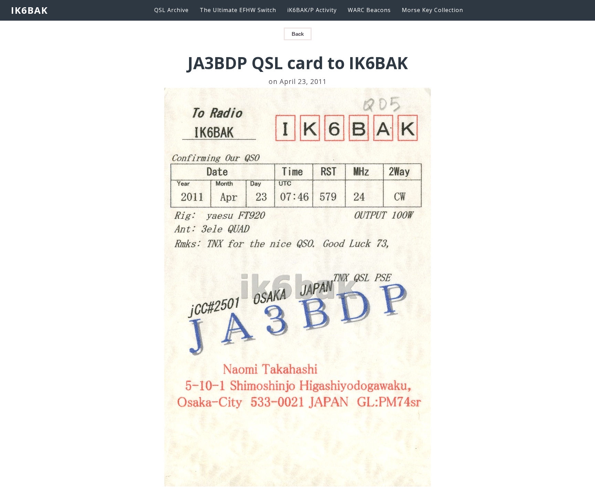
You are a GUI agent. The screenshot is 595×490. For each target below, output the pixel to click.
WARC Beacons (369, 10)
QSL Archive (171, 10)
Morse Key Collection (432, 10)
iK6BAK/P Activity (312, 10)
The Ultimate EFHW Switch (238, 10)
